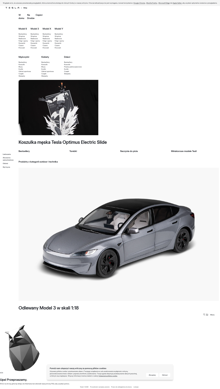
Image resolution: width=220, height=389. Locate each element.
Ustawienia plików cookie (108, 376)
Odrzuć (165, 375)
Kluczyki (22, 48)
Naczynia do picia (129, 151)
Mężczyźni (24, 57)
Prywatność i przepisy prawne (100, 387)
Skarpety (22, 76)
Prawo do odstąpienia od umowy (121, 387)
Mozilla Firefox (151, 3)
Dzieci (67, 57)
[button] (204, 314)
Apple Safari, (177, 3)
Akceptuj (152, 375)
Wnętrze (22, 36)
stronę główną (11, 384)
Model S (23, 28)
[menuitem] (207, 314)
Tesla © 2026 (84, 387)
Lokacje (136, 387)
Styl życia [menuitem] (6, 167)
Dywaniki (22, 43)
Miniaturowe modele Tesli (184, 151)
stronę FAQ (50, 384)
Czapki (21, 74)
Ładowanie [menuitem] (7, 154)
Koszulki (22, 64)
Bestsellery (23, 34)
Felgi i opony (23, 41)
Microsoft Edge (164, 3)
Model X (47, 28)
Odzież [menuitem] (5, 163)
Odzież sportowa (25, 71)
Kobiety (45, 57)
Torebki (73, 151)
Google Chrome (139, 3)
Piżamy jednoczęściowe (73, 67)
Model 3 (35, 28)
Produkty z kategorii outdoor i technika (38, 161)
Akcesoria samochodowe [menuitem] (8, 159)
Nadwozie (22, 38)
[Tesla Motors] (12, 7)
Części (39, 15)
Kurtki (21, 69)
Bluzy (21, 67)
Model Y (59, 28)
